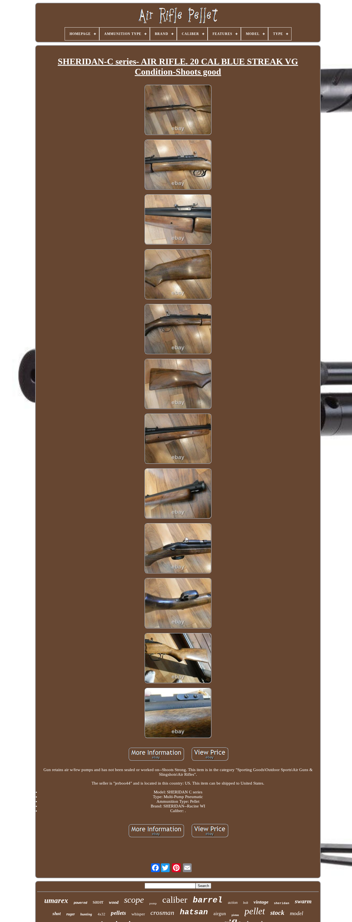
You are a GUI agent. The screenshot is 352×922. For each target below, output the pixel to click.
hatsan (194, 912)
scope (134, 900)
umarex (56, 900)
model (296, 913)
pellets (118, 913)
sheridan (281, 903)
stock (277, 912)
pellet (254, 911)
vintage (261, 902)
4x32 (101, 914)
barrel (207, 900)
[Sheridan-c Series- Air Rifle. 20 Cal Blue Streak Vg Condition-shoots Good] (178, 110)
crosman (162, 912)
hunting (86, 914)
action (233, 903)
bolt (245, 903)
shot (57, 913)
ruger (70, 914)
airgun (219, 913)
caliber (174, 900)
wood (114, 902)
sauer (98, 902)
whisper (138, 914)
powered (80, 903)
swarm (303, 901)
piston (235, 914)
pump (153, 903)
